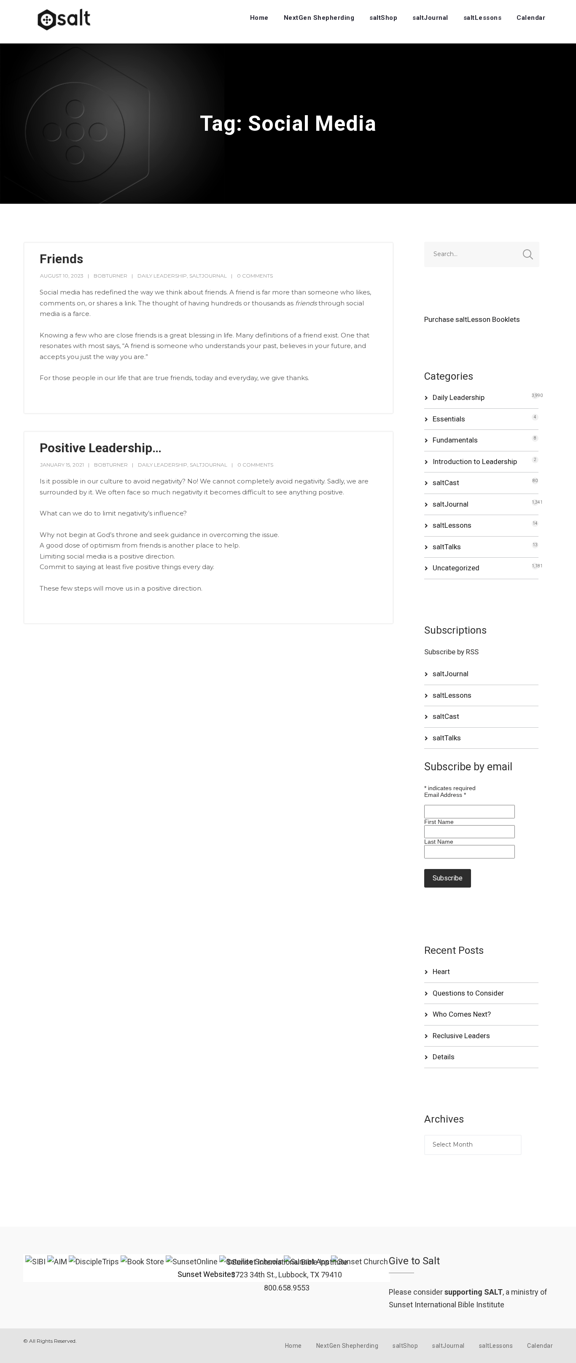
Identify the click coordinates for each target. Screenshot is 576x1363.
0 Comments (255, 276)
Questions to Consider (468, 993)
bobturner (110, 276)
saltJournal (430, 18)
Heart (441, 971)
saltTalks (447, 547)
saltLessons (482, 18)
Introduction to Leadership (475, 461)
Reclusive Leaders (461, 1035)
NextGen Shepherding (319, 18)
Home (259, 18)
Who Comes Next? (462, 1014)
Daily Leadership (162, 276)
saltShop (383, 18)
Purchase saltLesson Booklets (472, 319)
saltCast (446, 482)
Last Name (438, 841)
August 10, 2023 (61, 276)
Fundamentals (455, 440)
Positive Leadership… (100, 447)
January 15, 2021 (62, 465)
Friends (61, 258)
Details (444, 1057)
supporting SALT (473, 1291)
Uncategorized (456, 568)
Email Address (445, 794)
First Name (439, 821)
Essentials (449, 419)
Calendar (531, 18)
